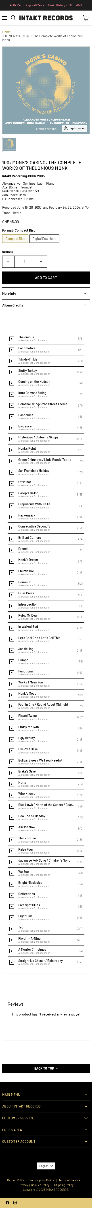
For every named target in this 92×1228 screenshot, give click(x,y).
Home (6, 32)
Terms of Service (69, 1180)
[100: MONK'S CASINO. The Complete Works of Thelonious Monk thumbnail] (9, 144)
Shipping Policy (63, 1185)
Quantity (7, 251)
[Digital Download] (45, 244)
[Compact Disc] (15, 244)
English (43, 1166)
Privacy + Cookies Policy (34, 1185)
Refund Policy (16, 1180)
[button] (46, 338)
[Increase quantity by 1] (41, 262)
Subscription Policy (41, 1180)
